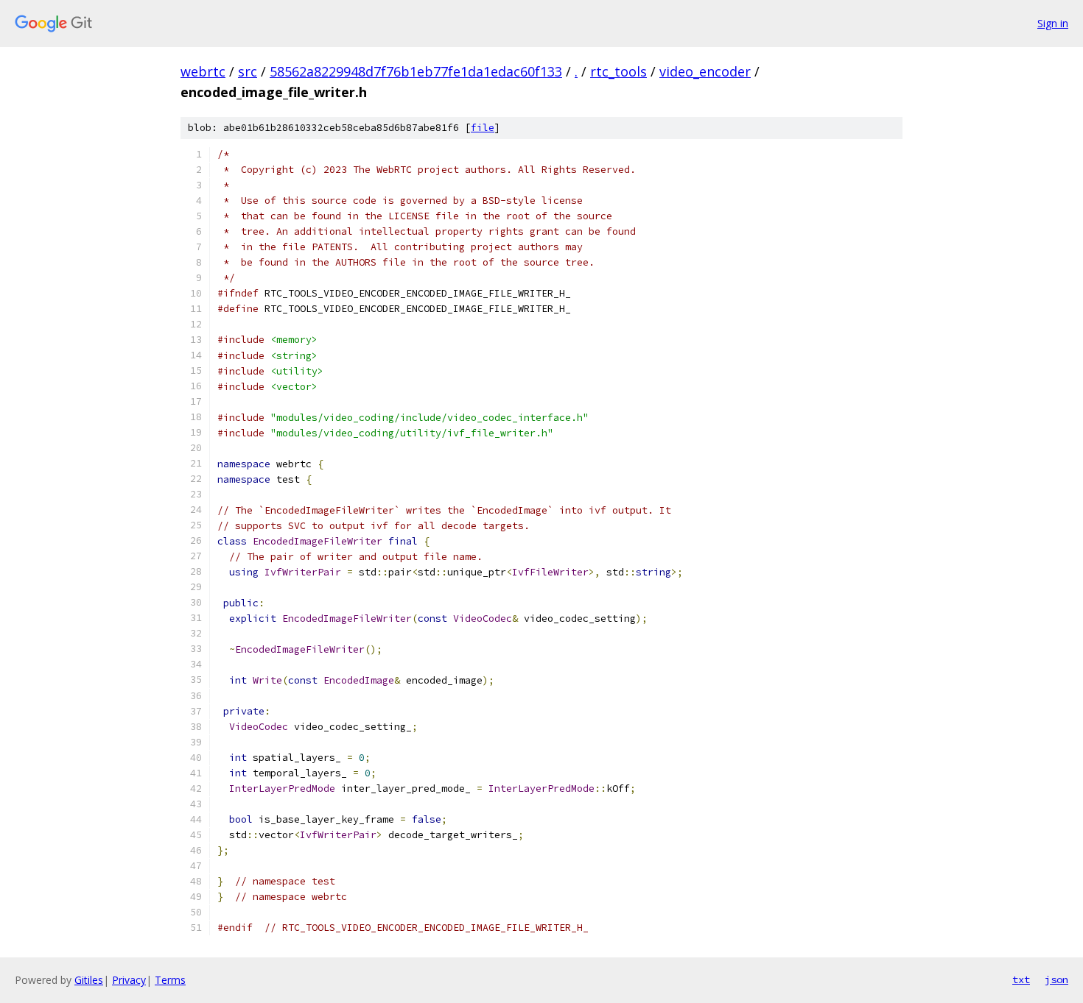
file (482, 127)
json (1056, 979)
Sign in (1052, 23)
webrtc (202, 71)
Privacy (129, 980)
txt (1021, 979)
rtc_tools (618, 71)
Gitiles (88, 980)
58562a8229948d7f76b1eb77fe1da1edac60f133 (416, 71)
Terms (170, 980)
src (247, 71)
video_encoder (705, 71)
